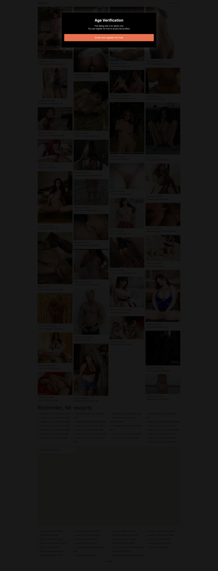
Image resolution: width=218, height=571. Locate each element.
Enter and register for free (109, 37)
